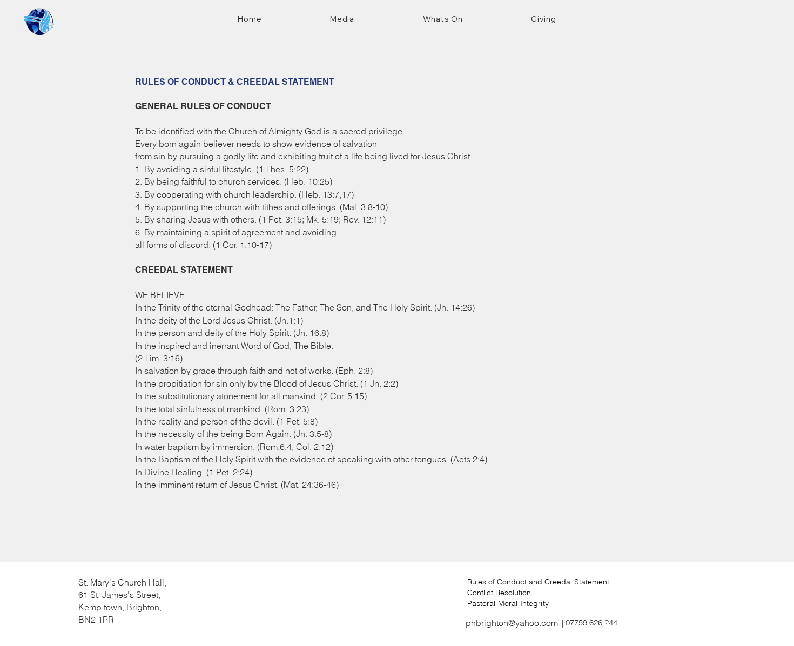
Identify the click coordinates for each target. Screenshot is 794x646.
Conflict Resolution (499, 592)
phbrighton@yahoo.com (512, 622)
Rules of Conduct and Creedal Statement (538, 582)
